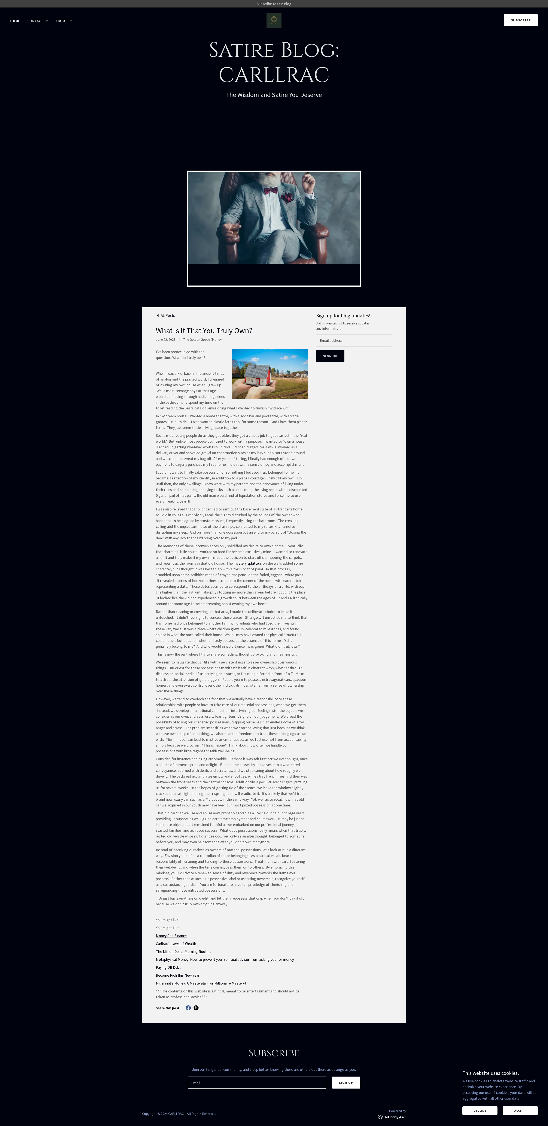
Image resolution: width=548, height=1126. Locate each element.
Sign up (330, 356)
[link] (274, 19)
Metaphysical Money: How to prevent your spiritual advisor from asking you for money (225, 959)
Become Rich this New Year (178, 975)
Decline (480, 1111)
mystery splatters (248, 563)
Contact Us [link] (38, 21)
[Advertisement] (274, 138)
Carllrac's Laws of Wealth (176, 943)
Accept (520, 1111)
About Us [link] (64, 21)
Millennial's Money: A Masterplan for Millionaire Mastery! (201, 983)
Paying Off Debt (168, 967)
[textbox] (354, 340)
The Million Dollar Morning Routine (183, 951)
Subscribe (521, 20)
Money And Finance (171, 935)
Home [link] (15, 21)
